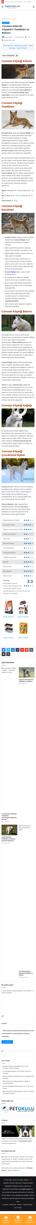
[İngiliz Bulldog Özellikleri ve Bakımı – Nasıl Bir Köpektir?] (9, 830)
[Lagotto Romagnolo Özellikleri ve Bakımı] (27, 672)
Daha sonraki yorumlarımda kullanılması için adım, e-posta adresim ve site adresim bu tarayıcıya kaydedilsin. (18, 1033)
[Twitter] (8, 650)
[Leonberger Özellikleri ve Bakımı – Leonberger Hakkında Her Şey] (9, 739)
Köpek (9, 1195)
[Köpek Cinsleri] (12, 6)
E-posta (4, 1023)
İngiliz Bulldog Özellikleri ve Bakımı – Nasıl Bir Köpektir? (9, 839)
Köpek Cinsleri (8, 37)
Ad (3, 1016)
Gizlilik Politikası (27, 1204)
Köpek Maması (8, 45)
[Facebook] (4, 650)
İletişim (20, 1204)
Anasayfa (6, 18)
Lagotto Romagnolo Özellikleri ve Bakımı (26, 680)
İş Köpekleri (13, 18)
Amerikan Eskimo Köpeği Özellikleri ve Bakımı (26, 973)
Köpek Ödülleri (22, 48)
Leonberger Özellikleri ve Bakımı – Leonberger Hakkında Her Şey (9, 816)
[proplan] (18, 1131)
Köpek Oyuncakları (20, 45)
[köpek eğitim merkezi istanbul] (18, 1112)
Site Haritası (18, 1207)
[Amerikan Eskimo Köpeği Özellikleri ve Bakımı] (27, 897)
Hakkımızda (13, 1204)
